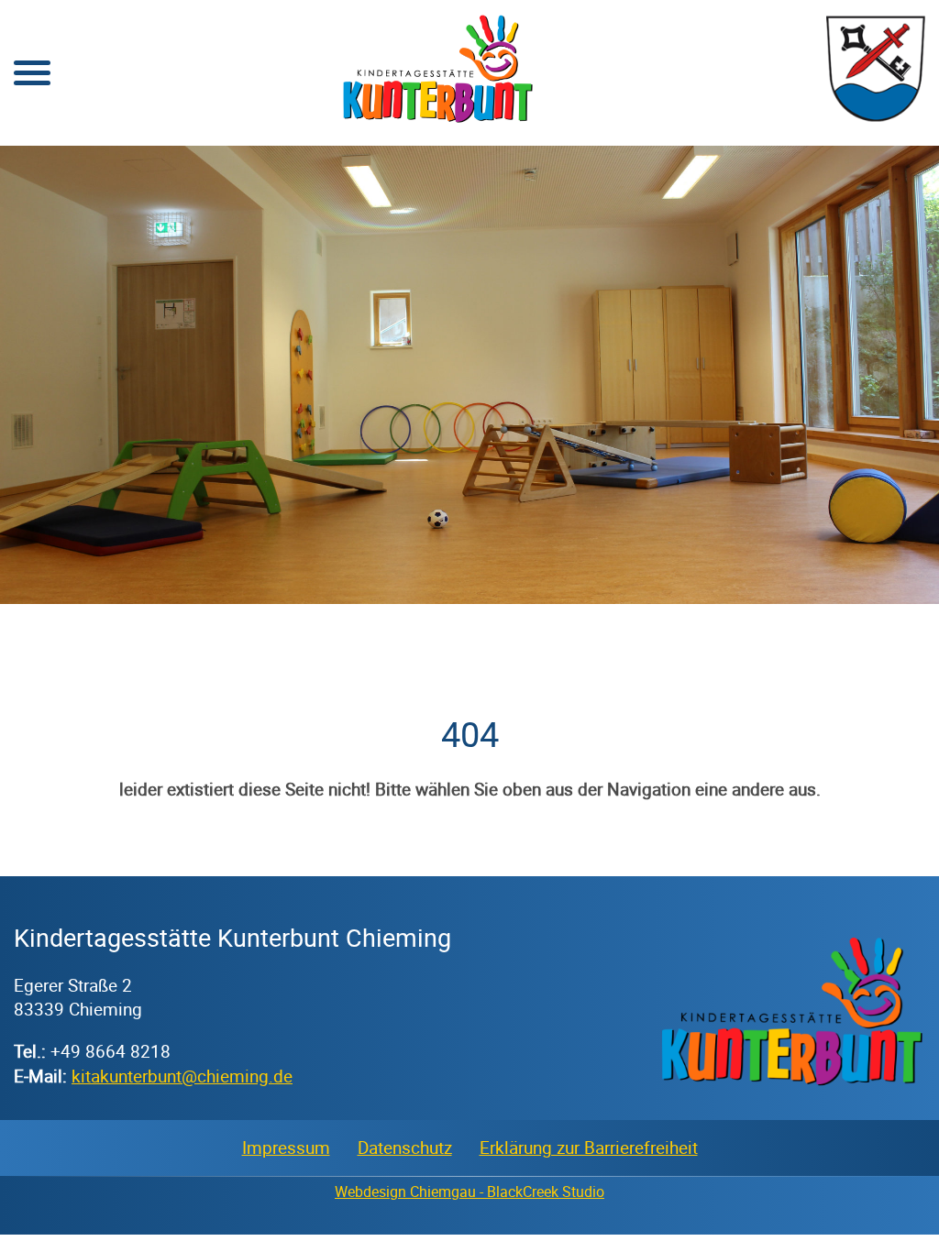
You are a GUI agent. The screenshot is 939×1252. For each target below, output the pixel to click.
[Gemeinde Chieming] (875, 117)
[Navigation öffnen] (32, 72)
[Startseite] (438, 117)
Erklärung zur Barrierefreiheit (589, 1147)
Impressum (286, 1147)
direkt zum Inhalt (78, 27)
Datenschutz (405, 1147)
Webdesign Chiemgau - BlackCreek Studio (469, 1191)
